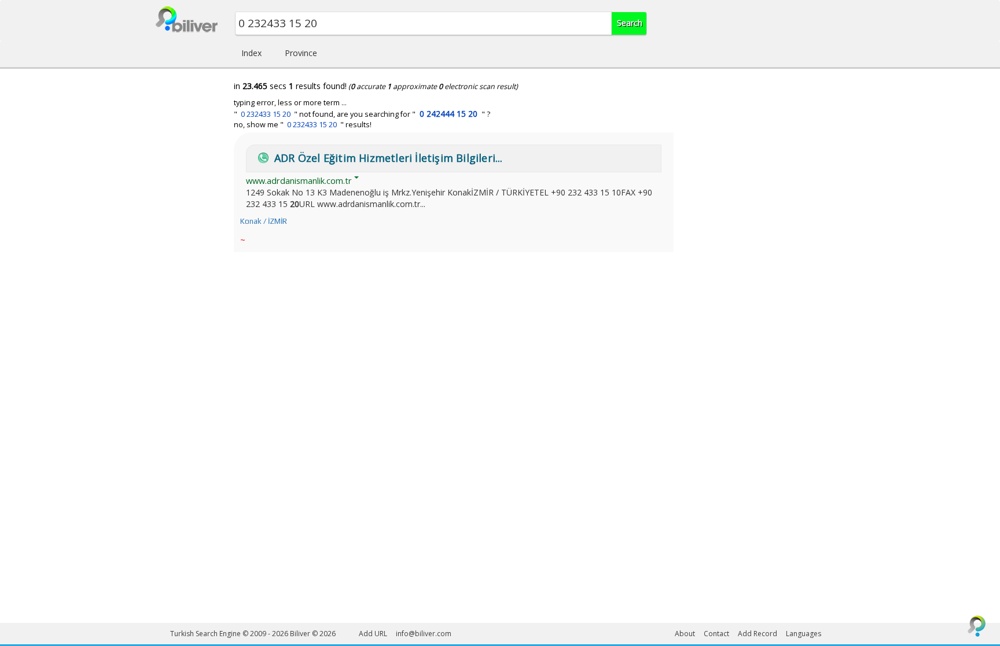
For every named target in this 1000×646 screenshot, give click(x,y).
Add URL (373, 633)
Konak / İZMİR (263, 221)
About (685, 633)
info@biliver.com (423, 633)
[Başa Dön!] (976, 625)
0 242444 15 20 (448, 113)
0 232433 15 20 (266, 114)
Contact (716, 633)
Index (251, 52)
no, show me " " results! (303, 125)
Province (301, 52)
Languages (803, 633)
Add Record (757, 633)
